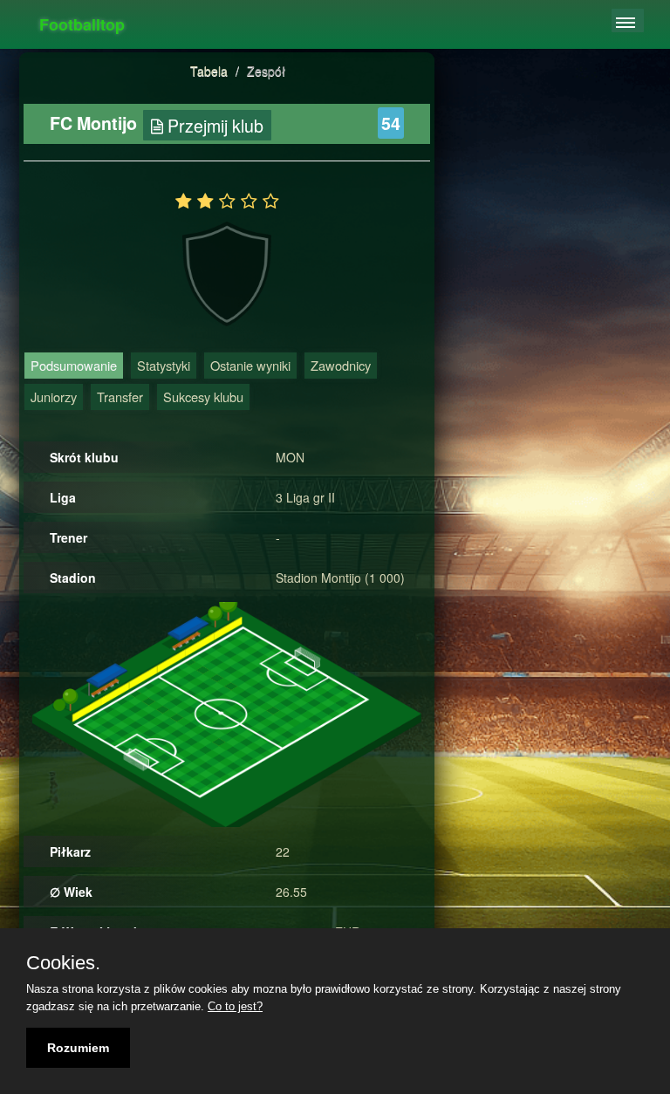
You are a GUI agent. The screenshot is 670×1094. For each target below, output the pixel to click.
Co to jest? (235, 1006)
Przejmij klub (213, 125)
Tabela (209, 70)
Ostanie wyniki (250, 365)
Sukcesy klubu (203, 396)
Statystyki (163, 365)
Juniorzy (54, 396)
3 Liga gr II (305, 497)
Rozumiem (78, 1048)
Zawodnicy (341, 365)
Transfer (120, 396)
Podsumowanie (74, 365)
